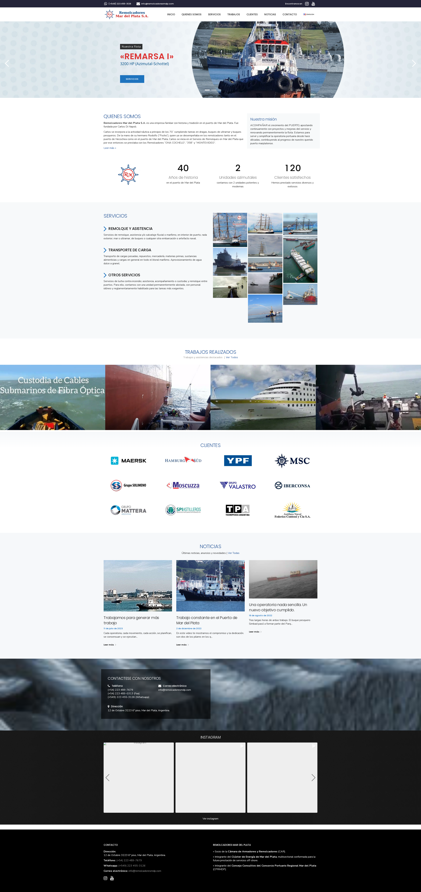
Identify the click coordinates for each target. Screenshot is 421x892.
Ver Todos (232, 357)
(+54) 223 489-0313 (120, 693)
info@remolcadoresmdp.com (157, 3)
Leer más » (110, 148)
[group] (139, 778)
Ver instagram (210, 818)
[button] (230, 230)
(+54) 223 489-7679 (120, 690)
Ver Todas (233, 553)
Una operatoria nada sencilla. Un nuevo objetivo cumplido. (278, 607)
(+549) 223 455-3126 (119, 3)
